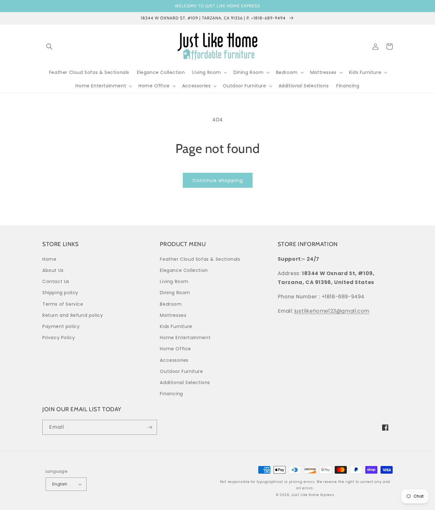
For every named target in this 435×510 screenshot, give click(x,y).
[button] (49, 47)
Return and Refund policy (72, 315)
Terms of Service (62, 304)
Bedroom (171, 304)
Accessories (174, 360)
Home (49, 259)
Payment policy (61, 326)
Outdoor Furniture (181, 371)
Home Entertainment (185, 337)
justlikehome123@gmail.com (332, 311)
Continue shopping (217, 180)
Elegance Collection (184, 270)
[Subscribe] (150, 427)
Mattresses (173, 315)
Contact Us (55, 281)
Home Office (175, 349)
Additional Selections (185, 382)
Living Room (174, 281)
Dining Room (175, 292)
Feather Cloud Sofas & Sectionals (200, 259)
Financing (171, 393)
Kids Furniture (176, 326)
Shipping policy (60, 292)
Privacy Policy (58, 337)
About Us (53, 270)
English (60, 484)
